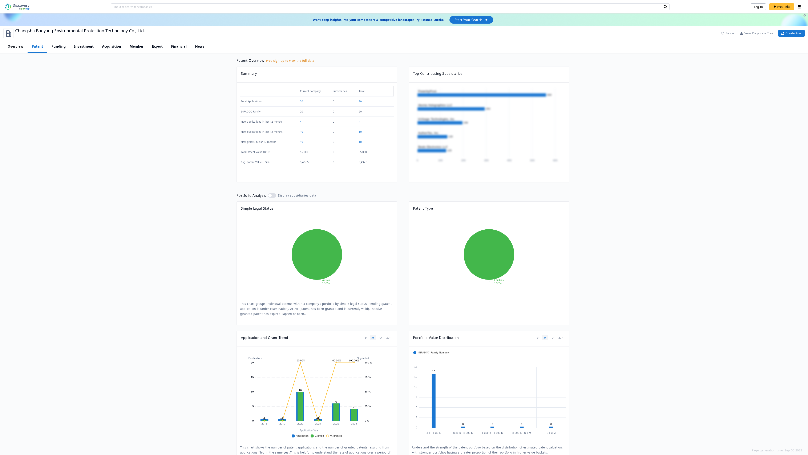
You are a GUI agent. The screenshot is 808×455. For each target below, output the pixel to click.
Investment (84, 46)
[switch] (272, 195)
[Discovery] (17, 6)
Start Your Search (468, 19)
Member (137, 46)
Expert (157, 46)
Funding (59, 46)
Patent (37, 46)
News (199, 46)
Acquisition (111, 46)
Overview (15, 46)
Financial (179, 46)
